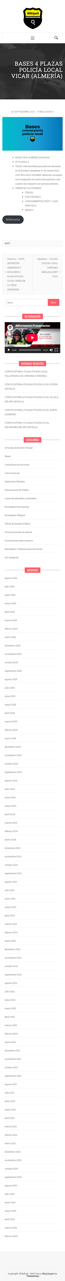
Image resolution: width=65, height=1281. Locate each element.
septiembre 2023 (13, 873)
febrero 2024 (11, 831)
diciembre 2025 (12, 645)
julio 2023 (10, 890)
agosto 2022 (11, 982)
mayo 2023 (10, 907)
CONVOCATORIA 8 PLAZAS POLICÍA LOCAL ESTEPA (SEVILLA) (31, 386)
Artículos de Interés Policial (18, 447)
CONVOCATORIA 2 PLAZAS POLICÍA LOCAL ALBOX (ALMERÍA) (31, 412)
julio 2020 (10, 1193)
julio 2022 (10, 991)
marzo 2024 (11, 822)
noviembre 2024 (13, 755)
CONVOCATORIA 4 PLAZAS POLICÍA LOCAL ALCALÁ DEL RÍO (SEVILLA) (31, 399)
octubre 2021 (11, 1067)
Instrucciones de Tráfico (17, 489)
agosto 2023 (11, 881)
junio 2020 (10, 1202)
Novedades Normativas (17, 506)
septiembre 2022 (13, 974)
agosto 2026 (11, 578)
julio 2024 (10, 788)
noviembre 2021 (13, 1058)
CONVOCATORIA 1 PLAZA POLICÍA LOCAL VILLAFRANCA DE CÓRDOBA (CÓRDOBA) (26, 373)
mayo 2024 (10, 805)
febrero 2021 (11, 1134)
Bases (7, 243)
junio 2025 (10, 696)
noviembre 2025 (13, 653)
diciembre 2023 (13, 848)
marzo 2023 (11, 923)
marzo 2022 (11, 1025)
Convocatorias (12, 473)
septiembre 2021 (13, 1075)
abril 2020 (10, 1219)
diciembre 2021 (12, 1050)
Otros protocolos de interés (18, 532)
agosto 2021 (11, 1084)
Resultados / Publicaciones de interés (23, 548)
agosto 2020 (11, 1185)
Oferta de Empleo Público (17, 523)
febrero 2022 (11, 1033)
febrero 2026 (11, 628)
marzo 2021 (11, 1126)
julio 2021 (9, 1092)
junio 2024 (10, 797)
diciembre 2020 (13, 1151)
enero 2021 (10, 1143)
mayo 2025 (10, 704)
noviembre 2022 (13, 957)
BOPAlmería (13, 219)
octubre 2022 (11, 966)
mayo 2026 (10, 603)
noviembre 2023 (13, 856)
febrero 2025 (11, 729)
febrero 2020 (11, 1236)
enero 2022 (10, 1042)
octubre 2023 (11, 864)
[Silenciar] (51, 350)
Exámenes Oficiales (15, 481)
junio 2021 (10, 1101)
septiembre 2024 (13, 772)
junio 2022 (10, 999)
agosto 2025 (11, 679)
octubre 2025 (11, 662)
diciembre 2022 (13, 949)
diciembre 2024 (13, 746)
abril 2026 (10, 611)
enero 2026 (10, 637)
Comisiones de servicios (17, 464)
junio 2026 (10, 594)
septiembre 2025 (13, 670)
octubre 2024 (11, 763)
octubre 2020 (11, 1168)
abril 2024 (10, 814)
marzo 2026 (11, 620)
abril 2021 (10, 1117)
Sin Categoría (11, 557)
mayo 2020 (10, 1210)
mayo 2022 (10, 1008)
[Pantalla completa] (56, 350)
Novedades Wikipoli (15, 515)
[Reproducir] (8, 350)
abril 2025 (10, 713)
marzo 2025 (11, 721)
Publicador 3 (45, 111)
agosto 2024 (11, 780)
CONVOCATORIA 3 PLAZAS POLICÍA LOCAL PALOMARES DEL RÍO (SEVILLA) (27, 425)
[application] (32, 337)
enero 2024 (10, 839)
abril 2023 (10, 915)
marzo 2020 (11, 1227)
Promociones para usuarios (19, 540)
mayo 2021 (10, 1109)
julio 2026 (10, 586)
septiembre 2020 (13, 1177)
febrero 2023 (11, 932)
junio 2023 (10, 898)
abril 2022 (10, 1016)
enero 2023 (10, 940)
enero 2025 (10, 738)
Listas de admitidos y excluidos (20, 498)
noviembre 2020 (13, 1160)
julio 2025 (10, 687)
